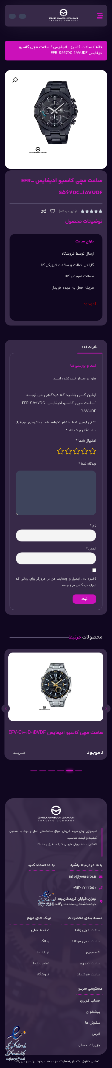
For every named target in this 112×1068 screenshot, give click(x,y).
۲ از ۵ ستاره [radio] (84, 451)
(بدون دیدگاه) (67, 211)
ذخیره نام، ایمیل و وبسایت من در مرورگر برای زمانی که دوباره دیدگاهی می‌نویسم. (56, 582)
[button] (15, 80)
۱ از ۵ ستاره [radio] (92, 451)
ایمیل (91, 548)
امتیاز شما (86, 440)
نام (93, 525)
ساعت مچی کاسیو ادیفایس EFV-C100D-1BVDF (55, 732)
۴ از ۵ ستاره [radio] (68, 451)
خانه (99, 47)
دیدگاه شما (87, 463)
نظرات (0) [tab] (89, 347)
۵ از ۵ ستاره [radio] (60, 451)
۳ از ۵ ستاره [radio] (76, 451)
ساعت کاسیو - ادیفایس (72, 47)
